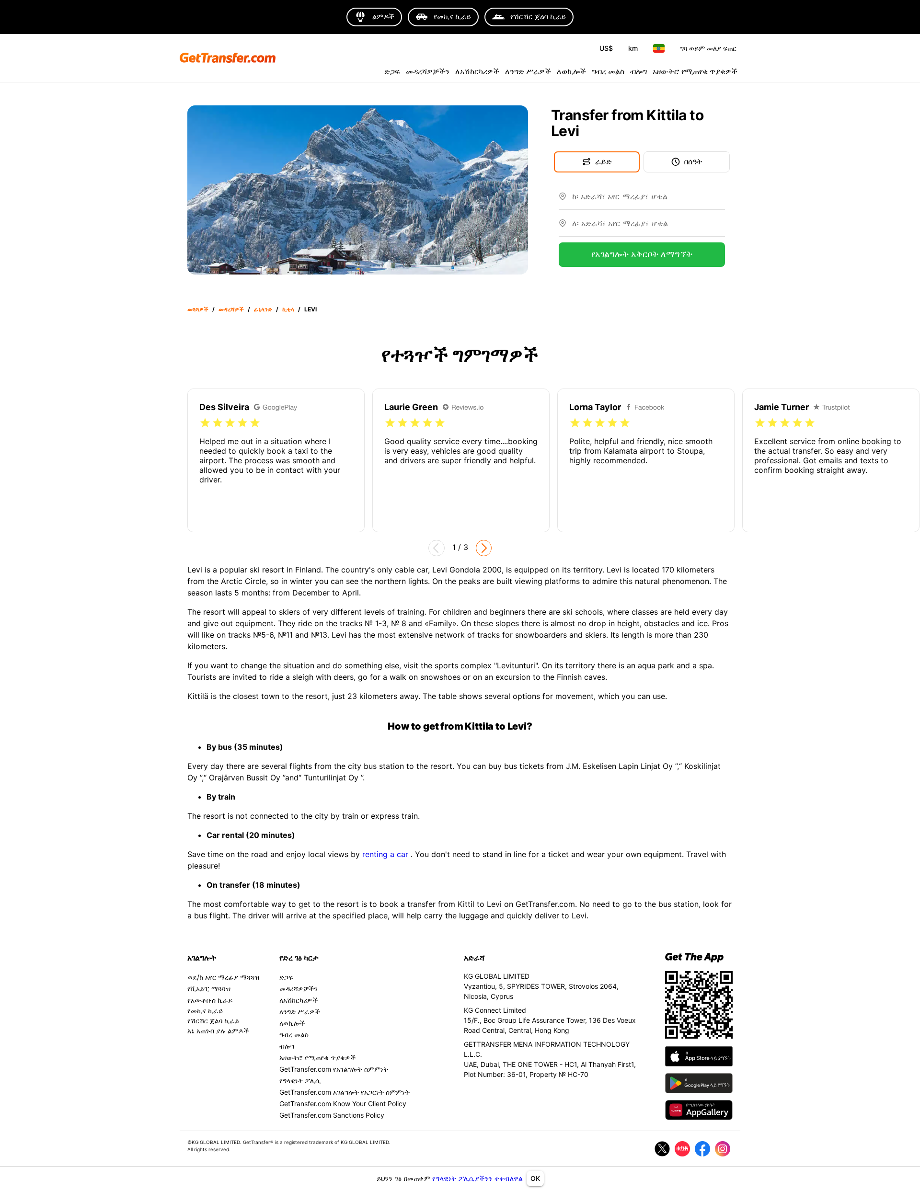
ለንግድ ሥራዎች (528, 71)
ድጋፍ (392, 71)
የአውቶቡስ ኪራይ (209, 1000)
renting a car (386, 854)
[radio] (205, 423)
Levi (310, 309)
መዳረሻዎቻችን (427, 71)
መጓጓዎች (197, 309)
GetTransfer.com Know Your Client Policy (342, 1103)
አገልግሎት (202, 957)
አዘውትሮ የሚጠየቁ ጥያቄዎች (695, 71)
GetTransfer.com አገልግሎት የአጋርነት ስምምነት (344, 1092)
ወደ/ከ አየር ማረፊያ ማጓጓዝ (223, 977)
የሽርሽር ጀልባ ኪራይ (213, 1021)
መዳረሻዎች (231, 309)
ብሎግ (638, 71)
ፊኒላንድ (263, 309)
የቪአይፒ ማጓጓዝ (208, 988)
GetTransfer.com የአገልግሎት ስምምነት (333, 1069)
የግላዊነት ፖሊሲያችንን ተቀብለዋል (477, 1178)
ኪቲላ (288, 309)
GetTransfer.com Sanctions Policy (331, 1115)
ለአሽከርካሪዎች (477, 71)
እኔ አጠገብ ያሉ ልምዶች (218, 1031)
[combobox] (648, 200)
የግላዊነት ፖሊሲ (300, 1080)
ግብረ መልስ (608, 71)
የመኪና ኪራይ (205, 1011)
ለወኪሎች (571, 71)
